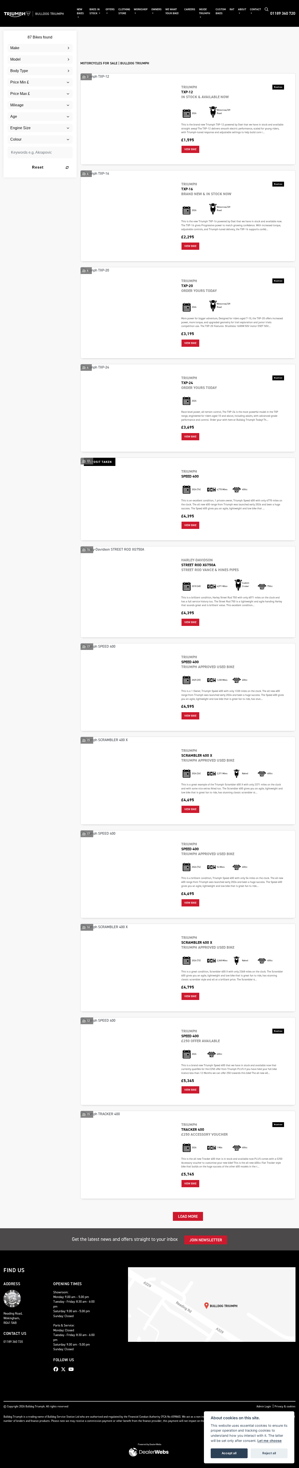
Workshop (141, 9)
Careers (189, 9)
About (242, 9)
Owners (156, 9)
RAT (232, 9)
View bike (190, 149)
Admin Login (263, 1406)
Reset (37, 167)
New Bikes (80, 11)
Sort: (88, 35)
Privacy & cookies (284, 1406)
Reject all (269, 1453)
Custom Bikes (221, 11)
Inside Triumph (204, 11)
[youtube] (72, 1369)
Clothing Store (124, 11)
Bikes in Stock (94, 11)
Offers (110, 9)
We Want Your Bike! (172, 11)
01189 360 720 (282, 13)
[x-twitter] (64, 1369)
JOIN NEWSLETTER (205, 1239)
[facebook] (57, 1369)
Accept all (229, 1453)
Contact (255, 9)
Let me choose (269, 1441)
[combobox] (40, 48)
